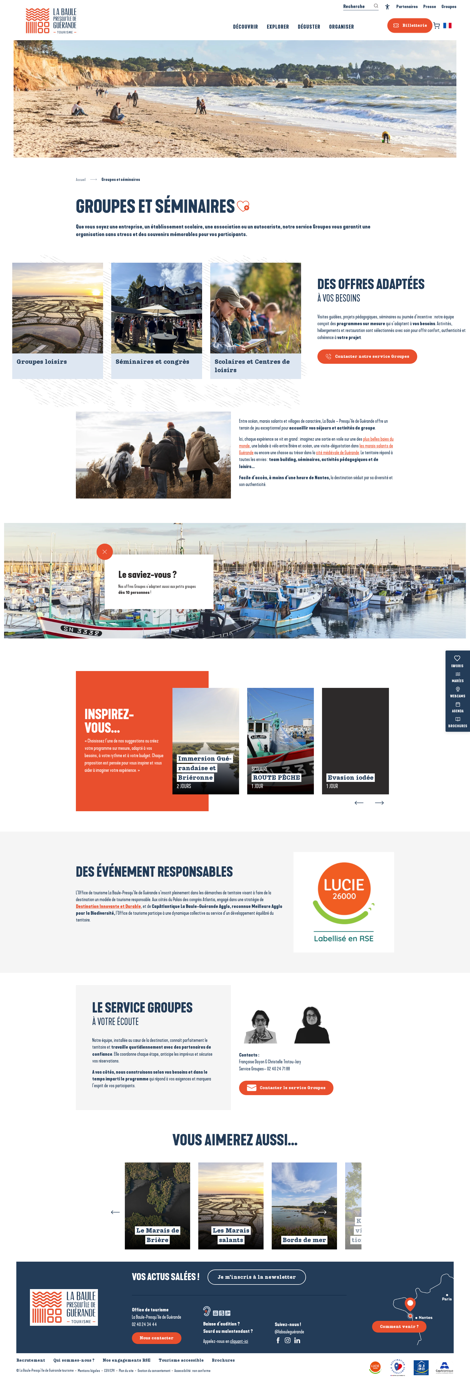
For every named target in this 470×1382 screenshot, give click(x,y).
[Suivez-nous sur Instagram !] (287, 1340)
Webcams (457, 696)
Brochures (457, 726)
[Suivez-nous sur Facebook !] (278, 1340)
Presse (429, 6)
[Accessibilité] (387, 7)
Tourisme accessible (181, 1360)
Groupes (448, 6)
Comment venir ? (399, 1326)
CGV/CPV (109, 1370)
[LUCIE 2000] (375, 1367)
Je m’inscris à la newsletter (257, 1277)
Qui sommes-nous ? (73, 1360)
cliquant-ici (239, 1341)
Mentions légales (89, 1370)
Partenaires (407, 6)
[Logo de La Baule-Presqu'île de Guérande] (64, 1307)
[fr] (448, 25)
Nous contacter (157, 1338)
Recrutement (30, 1360)
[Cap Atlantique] (444, 1367)
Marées (458, 681)
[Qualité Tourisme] (398, 1367)
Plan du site (126, 1370)
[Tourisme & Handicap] (421, 1367)
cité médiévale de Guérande (337, 453)
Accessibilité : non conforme (192, 1370)
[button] (448, 25)
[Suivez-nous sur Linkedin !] (297, 1340)
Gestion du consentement (154, 1370)
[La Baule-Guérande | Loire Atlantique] (51, 21)
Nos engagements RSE (126, 1360)
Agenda (457, 711)
